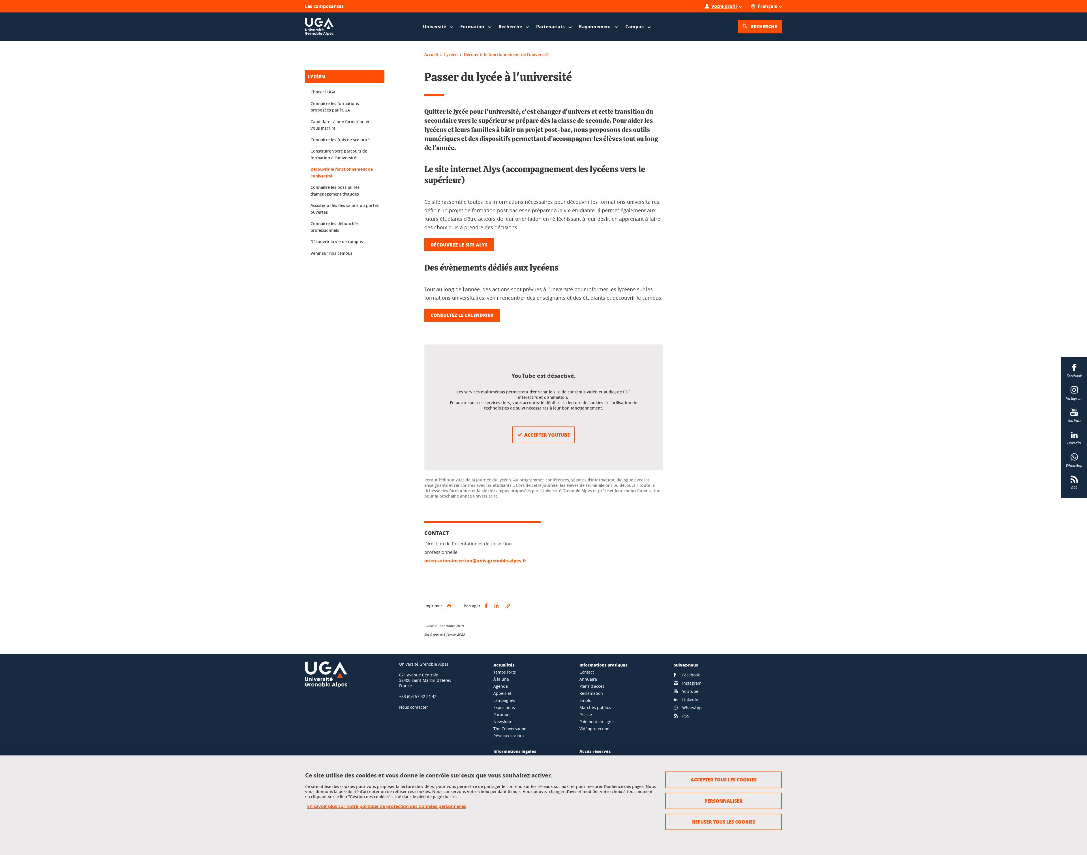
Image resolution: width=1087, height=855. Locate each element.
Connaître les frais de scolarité (340, 139)
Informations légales (514, 751)
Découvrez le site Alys (459, 244)
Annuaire (588, 679)
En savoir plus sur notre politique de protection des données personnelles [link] (386, 806)
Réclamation (591, 693)
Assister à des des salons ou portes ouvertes (345, 209)
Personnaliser (724, 801)
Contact (586, 672)
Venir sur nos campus (331, 253)
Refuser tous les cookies (723, 821)
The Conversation (510, 728)
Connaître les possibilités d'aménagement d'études (335, 191)
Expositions (504, 707)
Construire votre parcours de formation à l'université (339, 154)
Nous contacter (413, 707)
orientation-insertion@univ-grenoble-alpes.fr (475, 561)
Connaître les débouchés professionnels (335, 227)
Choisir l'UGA (323, 92)
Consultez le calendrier (462, 315)
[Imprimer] (449, 606)
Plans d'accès (591, 686)
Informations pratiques (603, 665)
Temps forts (504, 672)
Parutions (502, 714)
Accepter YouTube (547, 435)
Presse (585, 714)
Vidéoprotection (594, 728)
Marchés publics (595, 707)
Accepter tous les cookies (724, 779)
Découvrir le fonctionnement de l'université (342, 172)
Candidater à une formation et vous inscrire (340, 125)
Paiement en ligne (596, 721)
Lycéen (316, 76)
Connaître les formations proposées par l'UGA (335, 107)
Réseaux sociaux (509, 735)
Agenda (500, 686)
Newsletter (503, 721)
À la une (501, 679)
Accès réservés (595, 751)
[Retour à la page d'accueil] (319, 27)
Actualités (503, 665)
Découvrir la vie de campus (337, 241)
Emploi (585, 700)
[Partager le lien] (507, 606)
